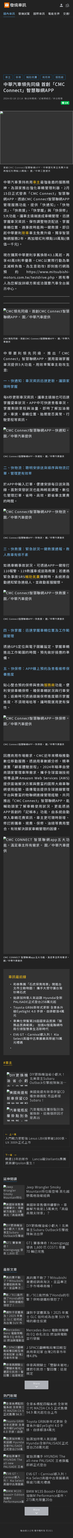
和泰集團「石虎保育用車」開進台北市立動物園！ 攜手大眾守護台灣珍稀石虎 (37, 988)
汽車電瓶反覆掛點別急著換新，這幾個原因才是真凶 (47, 1113)
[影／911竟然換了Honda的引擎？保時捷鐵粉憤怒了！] (14, 1300)
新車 (18, 77)
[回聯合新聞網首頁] (6, 5)
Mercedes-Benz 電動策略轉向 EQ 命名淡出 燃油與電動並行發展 (47, 1334)
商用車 (46, 77)
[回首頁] (18, 5)
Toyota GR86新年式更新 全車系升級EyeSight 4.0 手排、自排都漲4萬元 (38, 1011)
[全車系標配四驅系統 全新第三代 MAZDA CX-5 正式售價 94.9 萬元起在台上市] (14, 1409)
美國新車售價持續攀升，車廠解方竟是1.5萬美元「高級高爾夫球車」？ (47, 1209)
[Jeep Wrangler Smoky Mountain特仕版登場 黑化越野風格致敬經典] (14, 1192)
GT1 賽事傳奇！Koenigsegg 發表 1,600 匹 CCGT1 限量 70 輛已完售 (47, 1247)
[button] (67, 5)
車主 (8, 77)
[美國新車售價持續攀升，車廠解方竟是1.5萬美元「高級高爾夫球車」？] (14, 1210)
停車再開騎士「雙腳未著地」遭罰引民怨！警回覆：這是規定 (47, 1369)
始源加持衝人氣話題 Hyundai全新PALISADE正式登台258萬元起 (37, 1000)
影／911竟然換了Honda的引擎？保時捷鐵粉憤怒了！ (48, 1297)
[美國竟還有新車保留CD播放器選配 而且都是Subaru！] (17, 1097)
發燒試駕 (24, 14)
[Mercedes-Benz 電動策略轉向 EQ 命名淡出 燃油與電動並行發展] (14, 1335)
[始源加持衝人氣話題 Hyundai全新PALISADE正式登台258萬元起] (14, 1444)
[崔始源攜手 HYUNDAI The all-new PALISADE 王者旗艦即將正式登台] (14, 1461)
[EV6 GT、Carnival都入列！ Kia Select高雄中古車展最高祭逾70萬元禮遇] (14, 1479)
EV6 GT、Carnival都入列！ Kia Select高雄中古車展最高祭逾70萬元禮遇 (37, 1038)
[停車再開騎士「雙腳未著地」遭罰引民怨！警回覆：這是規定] (14, 1370)
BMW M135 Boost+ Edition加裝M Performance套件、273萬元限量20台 (47, 1495)
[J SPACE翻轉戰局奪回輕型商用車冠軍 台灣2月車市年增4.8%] (14, 1352)
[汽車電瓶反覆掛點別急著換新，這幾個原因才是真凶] (17, 1114)
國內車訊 (9, 14)
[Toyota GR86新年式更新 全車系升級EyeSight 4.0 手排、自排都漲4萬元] (14, 1426)
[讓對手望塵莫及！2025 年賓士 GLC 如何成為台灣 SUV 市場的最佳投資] (14, 1317)
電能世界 (54, 14)
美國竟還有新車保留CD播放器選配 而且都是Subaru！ (47, 1096)
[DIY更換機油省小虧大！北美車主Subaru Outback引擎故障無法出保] (17, 1079)
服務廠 (60, 77)
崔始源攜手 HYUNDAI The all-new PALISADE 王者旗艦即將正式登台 (47, 1460)
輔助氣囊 (31, 77)
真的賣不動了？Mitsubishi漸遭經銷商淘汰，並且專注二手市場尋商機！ (46, 1282)
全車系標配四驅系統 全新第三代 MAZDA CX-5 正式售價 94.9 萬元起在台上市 (47, 1408)
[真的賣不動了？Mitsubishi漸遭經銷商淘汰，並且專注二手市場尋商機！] (14, 1283)
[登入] (61, 5)
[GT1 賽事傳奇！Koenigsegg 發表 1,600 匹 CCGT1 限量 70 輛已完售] (14, 1248)
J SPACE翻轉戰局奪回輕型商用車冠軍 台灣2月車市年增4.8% (46, 1351)
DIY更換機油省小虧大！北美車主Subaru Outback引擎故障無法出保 (47, 1078)
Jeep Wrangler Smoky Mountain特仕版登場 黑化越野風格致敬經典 (48, 1191)
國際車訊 (39, 14)
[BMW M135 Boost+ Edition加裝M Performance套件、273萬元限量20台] (14, 1496)
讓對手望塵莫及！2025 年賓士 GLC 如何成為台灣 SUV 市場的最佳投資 (47, 1316)
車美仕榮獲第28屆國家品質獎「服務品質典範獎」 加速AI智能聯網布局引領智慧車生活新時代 (38, 1025)
